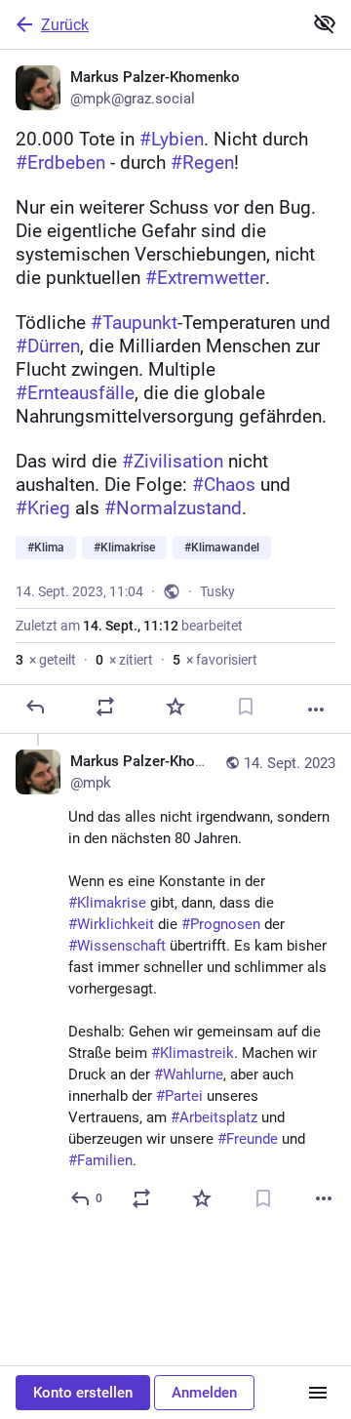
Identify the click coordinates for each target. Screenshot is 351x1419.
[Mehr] (316, 709)
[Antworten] (35, 706)
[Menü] (317, 1392)
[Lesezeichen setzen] (245, 706)
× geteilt (46, 660)
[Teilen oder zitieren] (105, 706)
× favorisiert (215, 660)
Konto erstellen (83, 1392)
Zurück (65, 25)
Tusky (217, 591)
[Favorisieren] (175, 706)
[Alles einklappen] (324, 23)
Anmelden (204, 1392)
